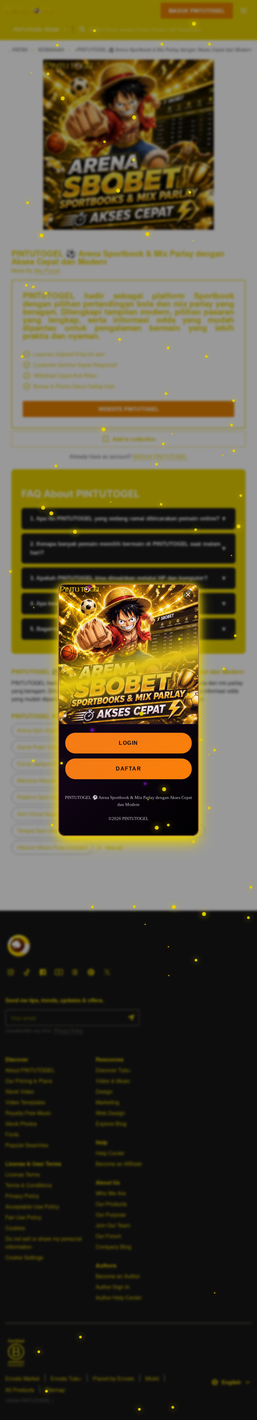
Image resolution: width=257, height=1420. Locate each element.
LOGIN (128, 743)
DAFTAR (128, 769)
